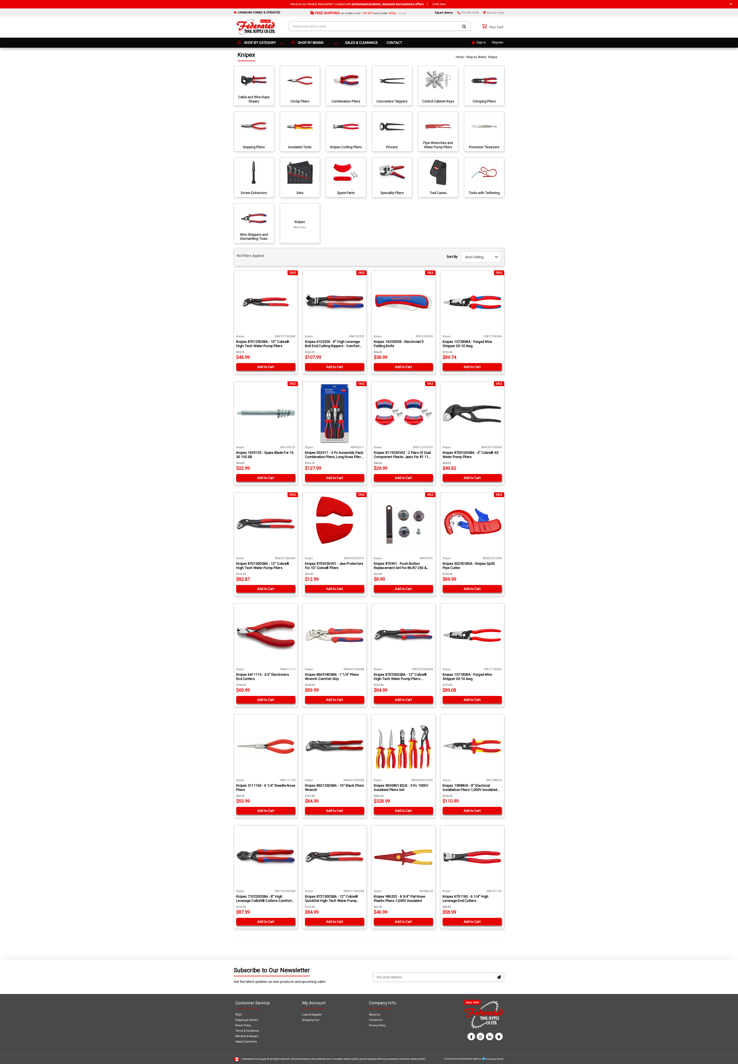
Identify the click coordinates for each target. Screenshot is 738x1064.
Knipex (300, 224)
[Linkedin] (490, 1036)
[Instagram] (480, 1036)
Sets (299, 193)
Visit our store (494, 12)
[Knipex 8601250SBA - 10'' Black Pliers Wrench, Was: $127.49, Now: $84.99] (334, 746)
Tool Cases (438, 193)
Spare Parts (346, 193)
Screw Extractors (254, 193)
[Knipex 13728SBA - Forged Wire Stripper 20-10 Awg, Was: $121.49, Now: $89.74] (472, 302)
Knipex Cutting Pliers (346, 147)
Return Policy (243, 1025)
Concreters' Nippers (391, 101)
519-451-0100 (469, 12)
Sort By (452, 257)
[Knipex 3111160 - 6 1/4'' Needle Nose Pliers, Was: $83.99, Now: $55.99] (265, 746)
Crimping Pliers (484, 101)
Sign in (481, 42)
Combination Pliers (346, 101)
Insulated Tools (300, 147)
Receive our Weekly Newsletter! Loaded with (368, 4)
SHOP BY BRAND (310, 43)
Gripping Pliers (254, 147)
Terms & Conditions (247, 1030)
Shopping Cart (310, 1020)
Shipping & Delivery (246, 1020)
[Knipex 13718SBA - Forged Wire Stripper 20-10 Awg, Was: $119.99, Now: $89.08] (472, 635)
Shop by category (259, 43)
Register (497, 42)
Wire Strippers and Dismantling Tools (254, 236)
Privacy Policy (377, 1025)
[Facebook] (471, 1036)
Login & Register (312, 1014)
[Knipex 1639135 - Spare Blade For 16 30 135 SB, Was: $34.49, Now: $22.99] (265, 413)
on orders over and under (360, 13)
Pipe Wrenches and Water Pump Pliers (438, 145)
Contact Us (375, 1020)
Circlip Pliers (299, 101)
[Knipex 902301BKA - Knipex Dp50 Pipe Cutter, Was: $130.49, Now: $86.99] (472, 524)
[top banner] (731, 4)
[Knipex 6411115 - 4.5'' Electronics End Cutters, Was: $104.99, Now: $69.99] (265, 635)
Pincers (392, 147)
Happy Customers (246, 1041)
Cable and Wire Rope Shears (253, 99)
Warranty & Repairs (246, 1036)
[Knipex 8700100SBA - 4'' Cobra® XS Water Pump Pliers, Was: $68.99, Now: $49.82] (472, 413)
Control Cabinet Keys (438, 101)
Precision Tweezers (484, 147)
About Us (374, 1014)
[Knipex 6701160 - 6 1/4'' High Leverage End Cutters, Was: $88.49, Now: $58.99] (472, 857)
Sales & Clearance (361, 43)
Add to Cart (265, 367)
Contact (394, 43)
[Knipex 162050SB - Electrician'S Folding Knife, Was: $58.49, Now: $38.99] (403, 302)
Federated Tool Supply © (255, 1058)
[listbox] (481, 257)
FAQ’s (238, 1014)
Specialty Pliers (392, 193)
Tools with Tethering (484, 193)
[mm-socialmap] (499, 1036)
